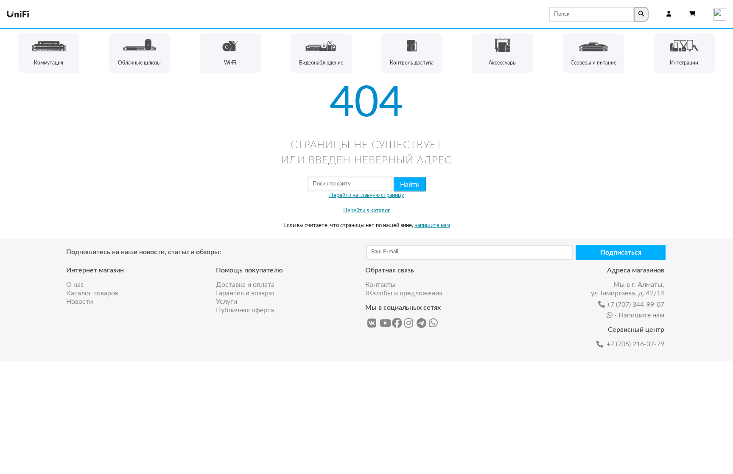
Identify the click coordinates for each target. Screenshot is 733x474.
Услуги (226, 301)
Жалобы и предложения (403, 293)
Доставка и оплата (245, 284)
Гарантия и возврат (245, 293)
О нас (75, 284)
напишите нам (432, 225)
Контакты (380, 284)
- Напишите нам (639, 315)
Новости (79, 301)
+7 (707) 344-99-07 (635, 304)
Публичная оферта (245, 310)
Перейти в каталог (366, 210)
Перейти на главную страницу (366, 195)
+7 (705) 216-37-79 (635, 344)
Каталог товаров (92, 293)
